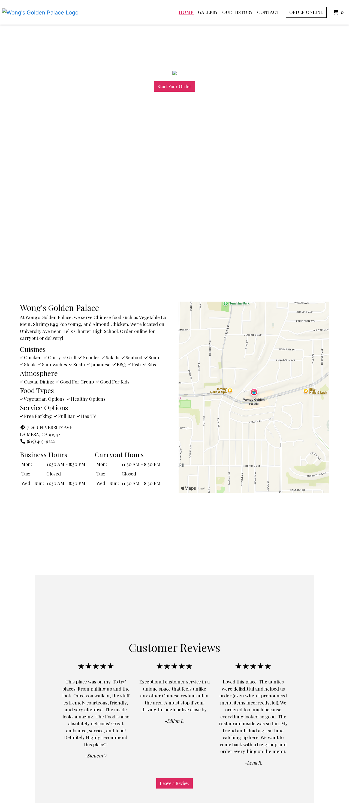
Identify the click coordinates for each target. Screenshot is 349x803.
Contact (268, 12)
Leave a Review (174, 783)
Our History (237, 12)
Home (186, 12)
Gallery (208, 12)
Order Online (306, 12)
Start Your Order (174, 86)
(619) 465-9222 (41, 441)
